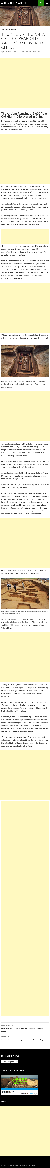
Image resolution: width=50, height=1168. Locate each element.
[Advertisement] (25, 83)
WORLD (13, 30)
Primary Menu (47, 3)
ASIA (3, 30)
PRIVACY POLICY (7, 1165)
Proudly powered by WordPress (25, 1165)
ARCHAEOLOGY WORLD (13, 3)
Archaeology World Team (31, 52)
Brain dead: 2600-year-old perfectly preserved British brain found (23, 1028)
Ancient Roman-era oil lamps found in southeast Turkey (22, 1038)
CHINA (7, 30)
